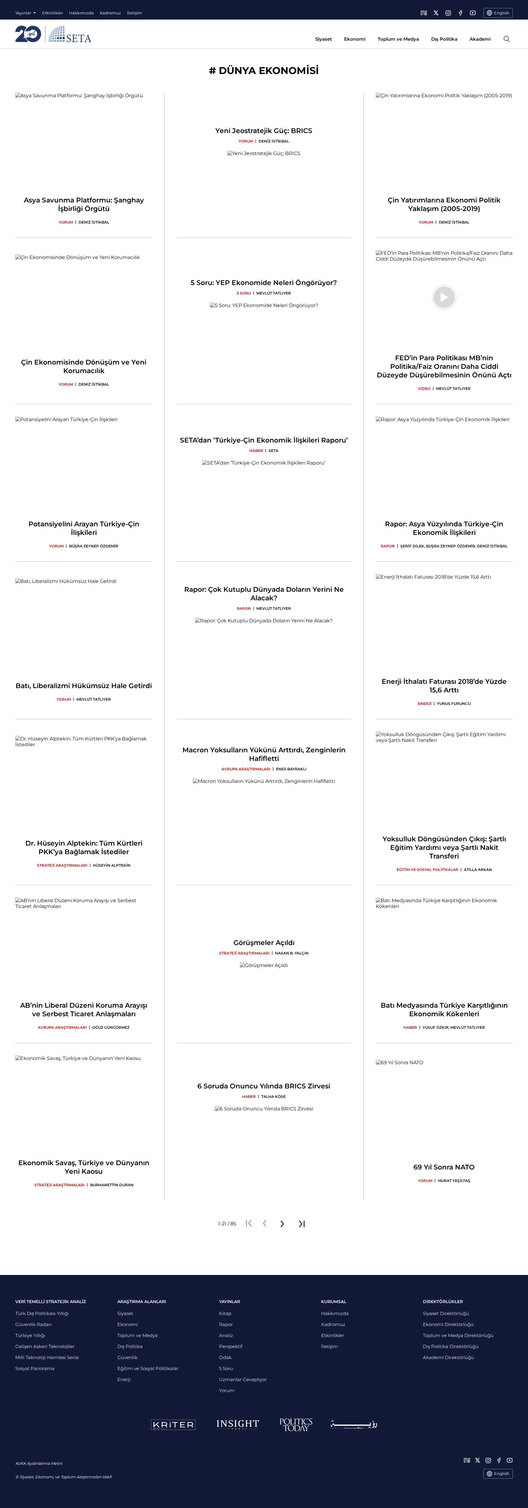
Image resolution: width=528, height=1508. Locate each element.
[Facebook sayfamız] (460, 13)
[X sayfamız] (436, 13)
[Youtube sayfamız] (473, 13)
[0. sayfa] (264, 1224)
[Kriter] (173, 1425)
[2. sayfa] (282, 1224)
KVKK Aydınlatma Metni (38, 1463)
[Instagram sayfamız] (448, 13)
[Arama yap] (506, 38)
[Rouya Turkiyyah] (354, 1424)
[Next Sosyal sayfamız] (424, 13)
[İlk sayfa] (248, 1224)
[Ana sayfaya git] (53, 34)
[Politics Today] (296, 1424)
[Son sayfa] (302, 1224)
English (501, 1473)
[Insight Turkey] (237, 1424)
